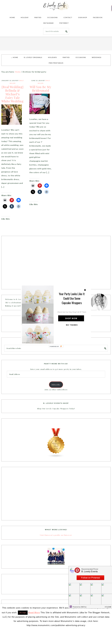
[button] (72, 298)
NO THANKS (72, 325)
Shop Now (71, 318)
